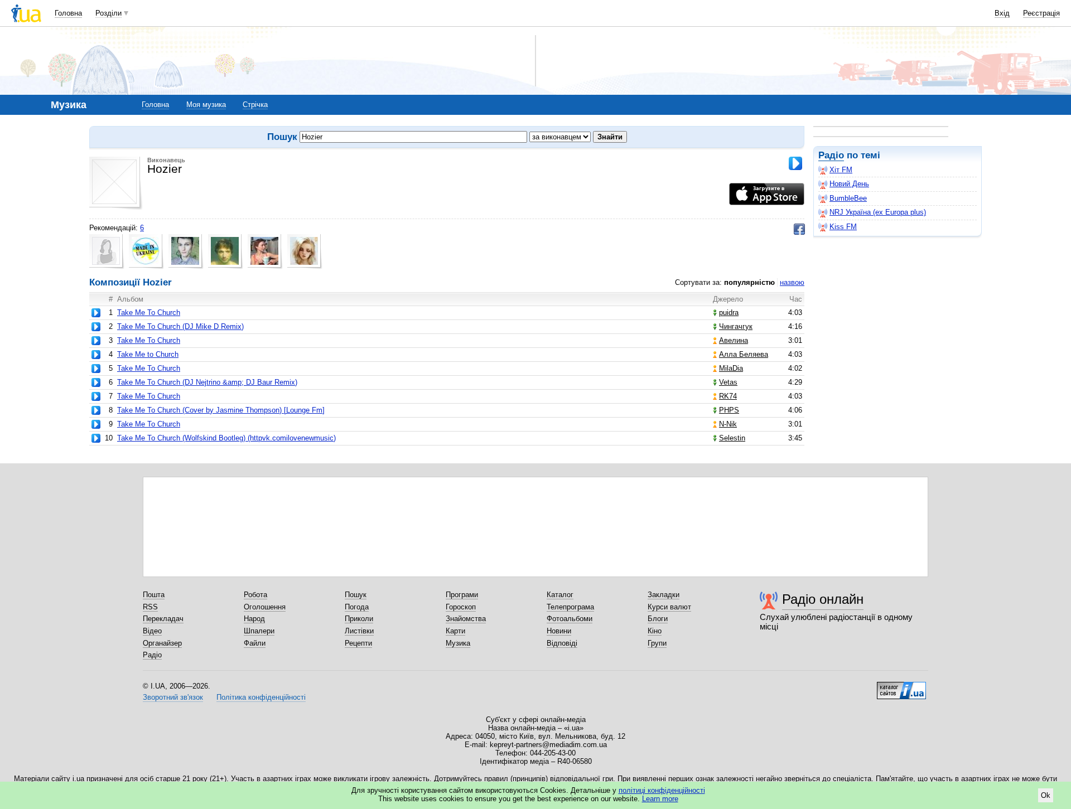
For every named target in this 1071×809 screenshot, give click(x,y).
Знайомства (466, 618)
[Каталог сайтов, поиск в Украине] (901, 686)
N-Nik (728, 424)
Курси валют (669, 607)
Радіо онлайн (822, 599)
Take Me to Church (147, 354)
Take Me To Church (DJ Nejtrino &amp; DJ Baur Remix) (207, 382)
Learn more (660, 799)
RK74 (728, 396)
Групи (657, 643)
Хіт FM (840, 170)
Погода (357, 607)
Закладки (663, 594)
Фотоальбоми (569, 618)
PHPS (729, 410)
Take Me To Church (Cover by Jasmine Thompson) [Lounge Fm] (221, 410)
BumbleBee (848, 198)
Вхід (1002, 13)
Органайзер (162, 643)
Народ (254, 618)
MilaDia (731, 368)
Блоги (658, 618)
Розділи (108, 13)
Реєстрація (1041, 13)
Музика (458, 643)
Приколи (359, 618)
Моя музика (206, 104)
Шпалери (259, 631)
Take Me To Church (148, 312)
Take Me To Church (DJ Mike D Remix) (180, 326)
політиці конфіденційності (662, 790)
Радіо (831, 155)
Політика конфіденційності (261, 697)
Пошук (355, 594)
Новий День (849, 184)
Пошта (154, 594)
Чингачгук (735, 326)
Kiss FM (843, 226)
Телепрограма (570, 607)
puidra (729, 312)
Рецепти (358, 643)
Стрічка (255, 104)
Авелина (733, 340)
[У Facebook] (799, 229)
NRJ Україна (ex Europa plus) (877, 212)
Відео (152, 631)
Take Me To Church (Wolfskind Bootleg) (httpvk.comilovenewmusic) (226, 438)
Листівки (359, 631)
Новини (559, 631)
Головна (68, 13)
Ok (1045, 795)
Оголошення (265, 607)
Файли (255, 643)
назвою (792, 282)
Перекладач (163, 618)
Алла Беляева (743, 354)
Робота (255, 594)
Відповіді (562, 643)
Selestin (732, 438)
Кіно (655, 631)
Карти (455, 631)
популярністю (749, 282)
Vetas (728, 382)
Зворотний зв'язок (173, 697)
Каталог (560, 594)
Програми (462, 594)
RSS (150, 607)
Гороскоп (461, 607)
